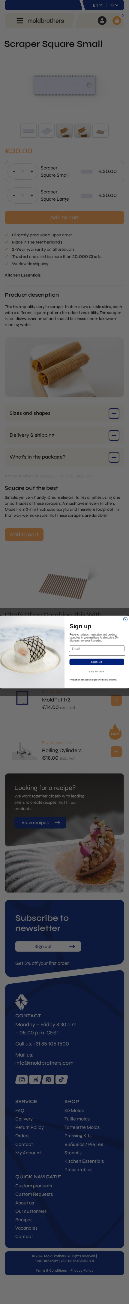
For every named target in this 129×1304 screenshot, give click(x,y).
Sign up (96, 661)
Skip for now (96, 672)
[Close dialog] (125, 619)
